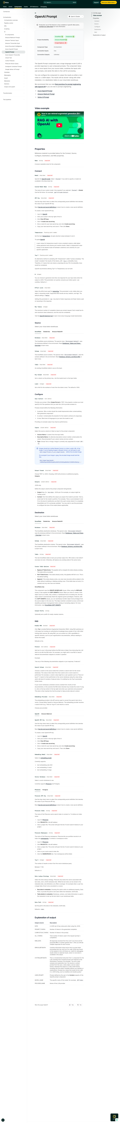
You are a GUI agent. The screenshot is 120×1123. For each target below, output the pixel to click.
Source (96, 24)
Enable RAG (38, 625)
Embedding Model (40, 754)
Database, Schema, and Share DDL (69, 356)
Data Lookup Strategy (42, 876)
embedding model (46, 758)
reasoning (56, 291)
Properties (96, 18)
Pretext (37, 646)
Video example (97, 15)
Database (37, 337)
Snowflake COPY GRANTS (53, 605)
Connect (96, 21)
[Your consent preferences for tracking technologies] (117, 1120)
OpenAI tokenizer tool (46, 316)
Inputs (37, 427)
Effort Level (39, 287)
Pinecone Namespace (41, 833)
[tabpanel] (59, 354)
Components (18, 6)
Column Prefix (39, 610)
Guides (26, 6)
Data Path (38, 902)
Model (36, 175)
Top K (36, 860)
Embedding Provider (41, 696)
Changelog (43, 6)
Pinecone (48, 784)
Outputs (37, 481)
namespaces (45, 838)
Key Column (38, 374)
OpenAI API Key (40, 720)
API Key (37, 198)
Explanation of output (99, 35)
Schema (37, 351)
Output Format (39, 470)
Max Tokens (38, 307)
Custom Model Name (41, 186)
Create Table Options (42, 566)
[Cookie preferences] (2, 1120)
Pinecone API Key (40, 796)
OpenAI (45, 214)
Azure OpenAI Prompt (45, 91)
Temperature (39, 232)
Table (36, 364)
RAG (95, 32)
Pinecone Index (40, 810)
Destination (97, 29)
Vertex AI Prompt (43, 97)
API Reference (34, 6)
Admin (10, 6)
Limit (36, 384)
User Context (39, 398)
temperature (46, 236)
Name (36, 160)
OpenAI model (46, 179)
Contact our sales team (46, 26)
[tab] (38, 332)
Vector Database (40, 777)
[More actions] (82, 16)
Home (5, 6)
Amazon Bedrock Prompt (46, 94)
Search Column (39, 667)
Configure (97, 26)
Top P (36, 255)
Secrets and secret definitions (47, 207)
